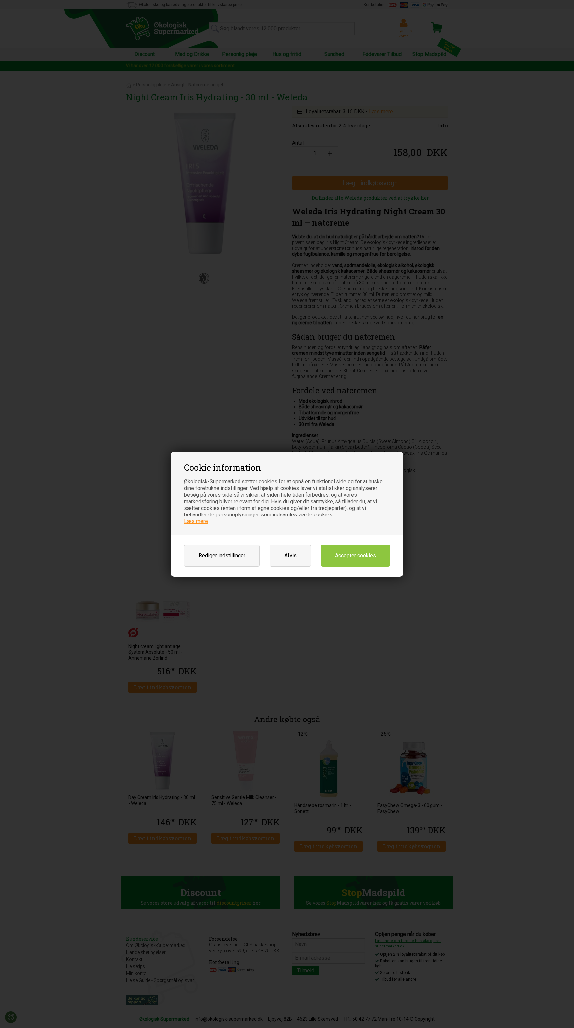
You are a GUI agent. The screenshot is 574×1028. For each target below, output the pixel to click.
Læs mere (196, 521)
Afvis (290, 555)
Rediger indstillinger (222, 555)
